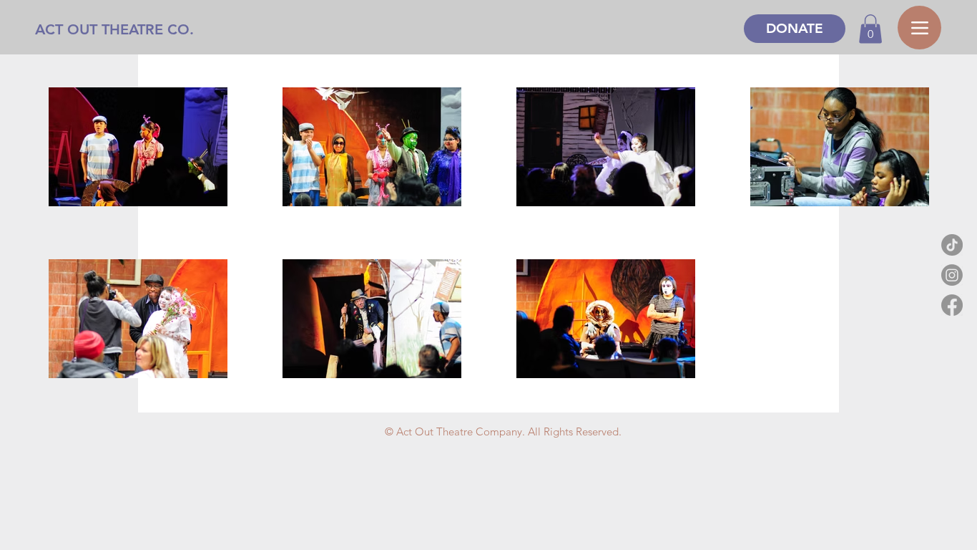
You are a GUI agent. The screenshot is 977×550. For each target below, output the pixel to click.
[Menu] (919, 27)
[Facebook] (952, 305)
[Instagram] (952, 275)
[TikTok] (952, 245)
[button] (870, 29)
